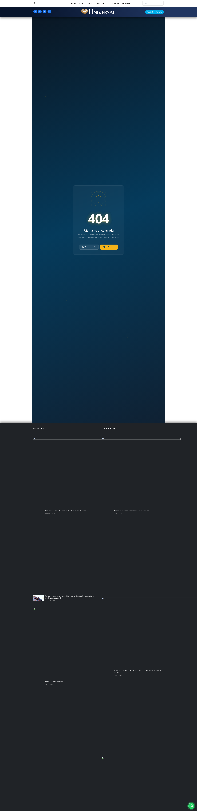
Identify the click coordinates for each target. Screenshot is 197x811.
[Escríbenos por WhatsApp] (191, 806)
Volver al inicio (90, 247)
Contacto (114, 3)
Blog (81, 3)
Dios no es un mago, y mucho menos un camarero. (132, 511)
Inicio (73, 3)
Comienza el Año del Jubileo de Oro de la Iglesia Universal (65, 511)
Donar (90, 3)
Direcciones (101, 3)
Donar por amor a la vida (54, 681)
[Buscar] (161, 3)
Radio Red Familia (154, 12)
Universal (126, 3)
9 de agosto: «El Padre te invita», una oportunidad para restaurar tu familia (137, 671)
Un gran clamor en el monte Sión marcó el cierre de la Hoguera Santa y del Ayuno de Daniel (69, 597)
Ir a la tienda (110, 247)
